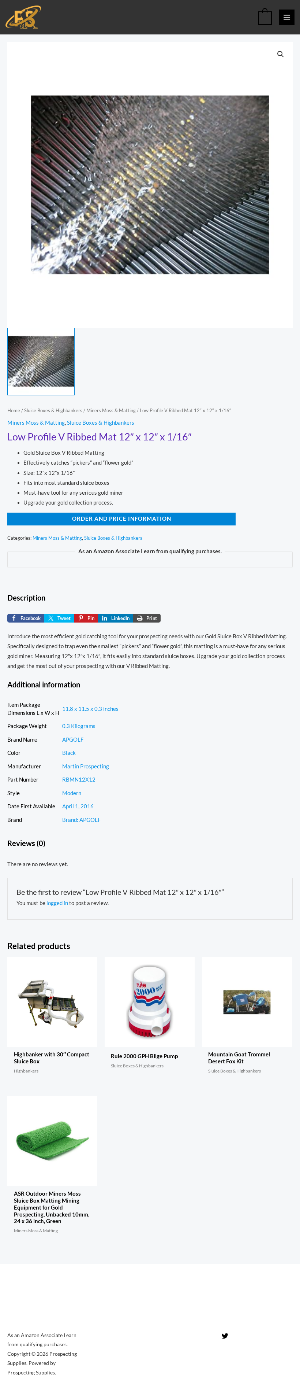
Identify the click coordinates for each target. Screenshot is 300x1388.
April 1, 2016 (78, 806)
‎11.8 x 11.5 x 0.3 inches (90, 709)
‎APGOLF (72, 740)
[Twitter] (225, 1336)
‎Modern (71, 793)
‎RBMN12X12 (78, 779)
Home (13, 410)
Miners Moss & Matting (111, 410)
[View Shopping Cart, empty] (265, 17)
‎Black (69, 753)
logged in (57, 903)
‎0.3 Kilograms (78, 726)
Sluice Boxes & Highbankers (53, 410)
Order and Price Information (121, 519)
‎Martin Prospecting (85, 766)
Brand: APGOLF (81, 820)
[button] (280, 54)
